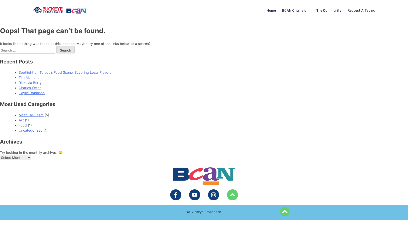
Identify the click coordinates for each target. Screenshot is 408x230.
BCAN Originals (294, 11)
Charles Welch (30, 88)
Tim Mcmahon (30, 77)
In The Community (327, 11)
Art (21, 120)
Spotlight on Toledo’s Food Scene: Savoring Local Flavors (65, 72)
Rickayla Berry (30, 82)
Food (23, 125)
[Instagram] (213, 194)
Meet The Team (31, 115)
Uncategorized (30, 130)
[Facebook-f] (175, 194)
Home (271, 11)
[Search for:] (28, 50)
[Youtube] (194, 194)
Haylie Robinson (32, 93)
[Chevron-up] (232, 194)
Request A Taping (361, 11)
